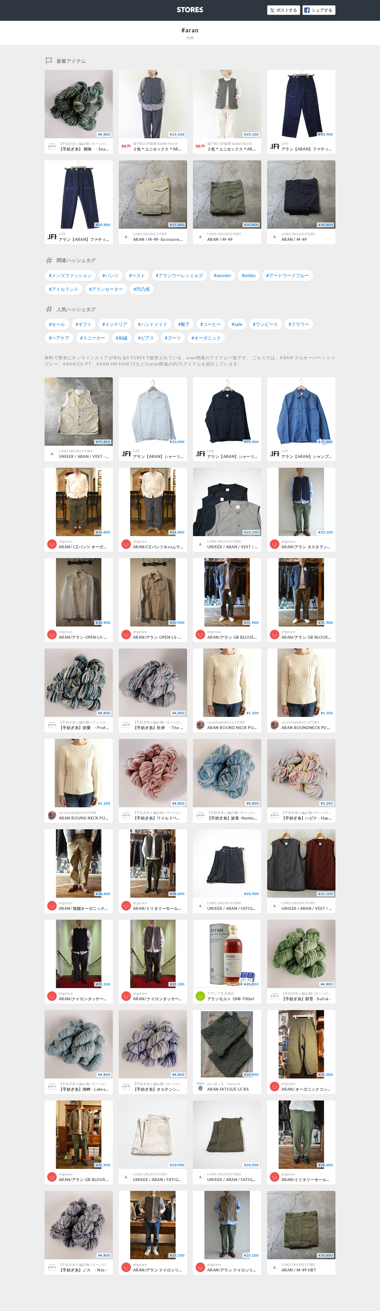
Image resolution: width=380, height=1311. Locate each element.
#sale (237, 324)
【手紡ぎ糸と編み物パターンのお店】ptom (91, 143)
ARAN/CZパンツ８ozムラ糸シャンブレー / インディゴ (182, 546)
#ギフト (84, 324)
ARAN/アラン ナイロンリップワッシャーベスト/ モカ (255, 1270)
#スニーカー (92, 337)
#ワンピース (265, 324)
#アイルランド (63, 289)
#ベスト (137, 275)
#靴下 (184, 324)
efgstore (66, 541)
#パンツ (110, 275)
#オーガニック (206, 337)
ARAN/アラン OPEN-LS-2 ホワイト (91, 637)
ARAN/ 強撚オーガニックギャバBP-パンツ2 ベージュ (107, 908)
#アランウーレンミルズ (179, 275)
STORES (180, 7)
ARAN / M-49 (219, 239)
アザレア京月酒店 (220, 993)
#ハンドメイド (152, 324)
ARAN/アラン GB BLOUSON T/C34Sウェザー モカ (105, 1179)
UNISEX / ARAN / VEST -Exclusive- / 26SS (99, 456)
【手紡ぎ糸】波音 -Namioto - (234, 818)
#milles (249, 275)
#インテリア (114, 324)
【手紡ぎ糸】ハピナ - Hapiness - (311, 818)
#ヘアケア (59, 337)
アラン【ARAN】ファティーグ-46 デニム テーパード (108, 239)
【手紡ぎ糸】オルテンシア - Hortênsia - (171, 1089)
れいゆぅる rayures (223, 1084)
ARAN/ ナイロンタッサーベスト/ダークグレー (174, 998)
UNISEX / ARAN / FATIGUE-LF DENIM (242, 908)
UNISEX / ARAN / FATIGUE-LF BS (164, 1179)
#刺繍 (121, 337)
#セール (57, 324)
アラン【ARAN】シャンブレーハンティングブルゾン (328, 456)
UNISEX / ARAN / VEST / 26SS (236, 546)
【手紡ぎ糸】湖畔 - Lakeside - (86, 1089)
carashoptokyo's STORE (226, 722)
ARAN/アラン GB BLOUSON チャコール (244, 637)
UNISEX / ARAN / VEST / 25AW (311, 908)
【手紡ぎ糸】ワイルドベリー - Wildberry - (172, 818)
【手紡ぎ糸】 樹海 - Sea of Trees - (92, 149)
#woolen (222, 275)
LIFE (284, 143)
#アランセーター (106, 289)
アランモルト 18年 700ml (230, 998)
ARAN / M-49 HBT (298, 1270)
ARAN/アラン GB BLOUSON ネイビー (316, 637)
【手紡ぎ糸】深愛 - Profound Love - (94, 727)
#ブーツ (173, 337)
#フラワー (299, 324)
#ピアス (146, 337)
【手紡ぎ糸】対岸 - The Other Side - (169, 727)
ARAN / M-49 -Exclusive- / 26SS (164, 239)
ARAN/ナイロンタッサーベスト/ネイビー (96, 998)
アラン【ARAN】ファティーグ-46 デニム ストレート (329, 149)
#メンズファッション (70, 275)
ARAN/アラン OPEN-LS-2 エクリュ (165, 637)
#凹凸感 (142, 289)
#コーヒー (210, 324)
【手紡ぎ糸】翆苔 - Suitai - (306, 998)
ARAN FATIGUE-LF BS (228, 1089)
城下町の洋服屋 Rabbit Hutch (155, 143)
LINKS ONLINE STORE (150, 234)
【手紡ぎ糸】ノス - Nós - (83, 1270)
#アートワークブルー (287, 275)
